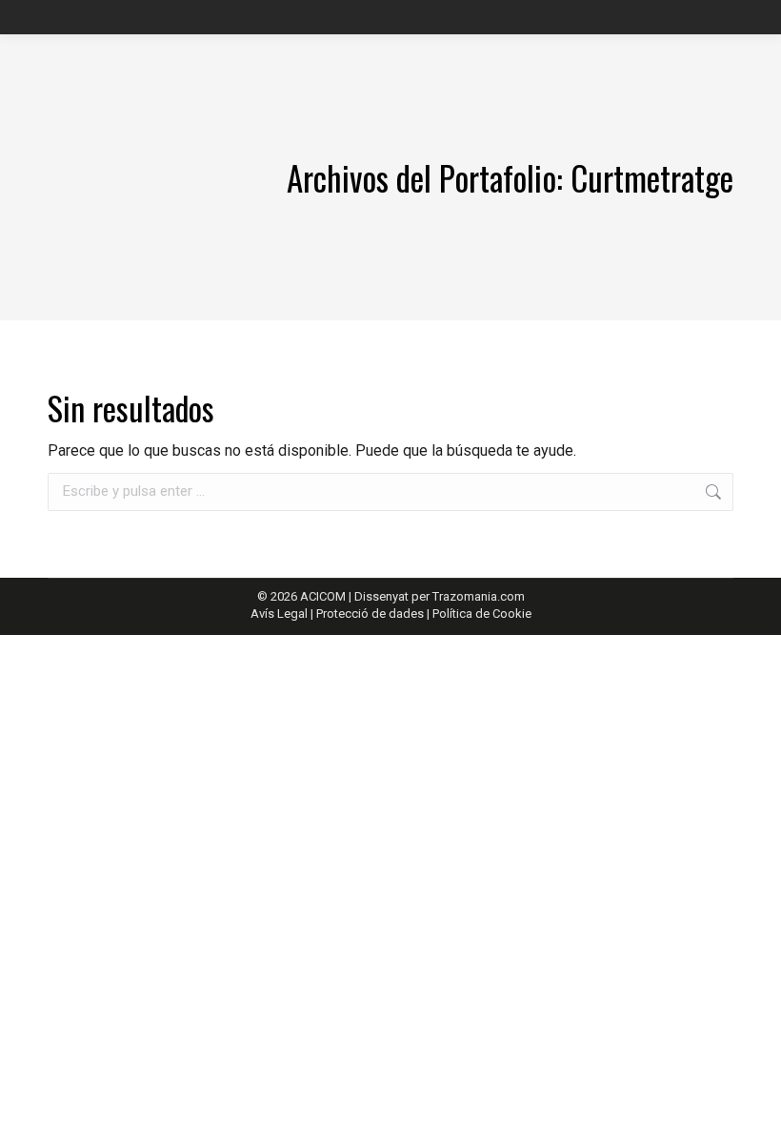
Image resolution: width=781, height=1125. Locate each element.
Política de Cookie (481, 613)
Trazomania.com (478, 596)
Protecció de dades (370, 613)
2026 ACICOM (308, 596)
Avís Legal (280, 613)
